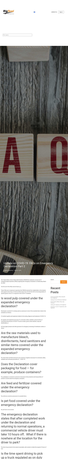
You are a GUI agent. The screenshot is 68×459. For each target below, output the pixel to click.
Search (52, 279)
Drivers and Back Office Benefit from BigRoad (58, 297)
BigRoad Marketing (9, 270)
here (20, 286)
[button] (34, 12)
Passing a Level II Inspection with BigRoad (58, 307)
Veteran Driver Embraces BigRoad (58, 299)
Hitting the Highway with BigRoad (58, 304)
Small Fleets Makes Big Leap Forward (57, 302)
